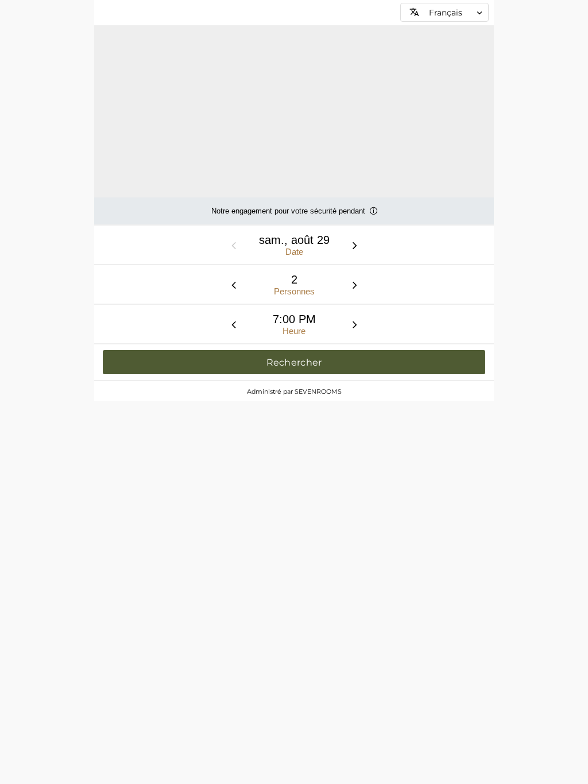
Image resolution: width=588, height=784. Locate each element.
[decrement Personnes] (233, 284)
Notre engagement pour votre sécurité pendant (288, 215)
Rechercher (294, 362)
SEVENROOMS (318, 391)
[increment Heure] (355, 324)
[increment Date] (355, 245)
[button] (444, 12)
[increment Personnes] (355, 284)
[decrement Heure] (233, 324)
